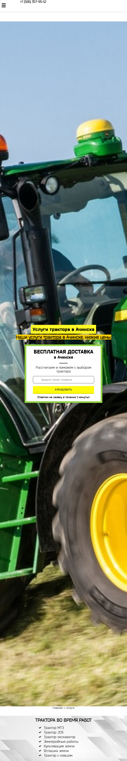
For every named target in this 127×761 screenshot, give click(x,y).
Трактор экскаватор (59, 737)
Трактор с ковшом (58, 755)
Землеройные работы (61, 741)
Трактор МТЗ (54, 728)
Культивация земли (59, 746)
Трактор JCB (53, 732)
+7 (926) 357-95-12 (33, 1)
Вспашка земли (56, 751)
